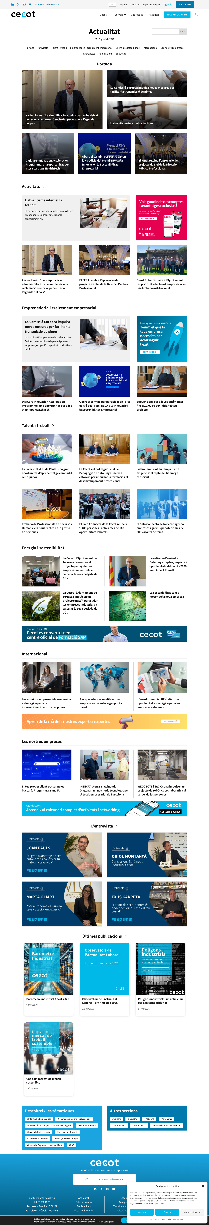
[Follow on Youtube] (113, 1188)
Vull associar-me (125, 1210)
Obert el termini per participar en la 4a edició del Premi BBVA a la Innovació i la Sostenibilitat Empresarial (104, 162)
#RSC (71, 1145)
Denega (167, 1212)
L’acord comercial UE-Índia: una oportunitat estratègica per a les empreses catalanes (159, 703)
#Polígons (149, 1118)
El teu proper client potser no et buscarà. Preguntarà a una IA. (43, 788)
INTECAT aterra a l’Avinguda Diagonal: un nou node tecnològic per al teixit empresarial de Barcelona (104, 790)
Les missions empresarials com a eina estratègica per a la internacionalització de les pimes (46, 703)
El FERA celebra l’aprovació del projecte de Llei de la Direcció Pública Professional (158, 164)
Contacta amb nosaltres (42, 1198)
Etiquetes (121, 53)
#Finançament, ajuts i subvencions (74, 1118)
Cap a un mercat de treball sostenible (43, 1080)
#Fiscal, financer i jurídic (66, 1138)
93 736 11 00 (44, 1202)
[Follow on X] (101, 1188)
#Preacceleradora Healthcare (166, 1125)
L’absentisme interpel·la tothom (131, 123)
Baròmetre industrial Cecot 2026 (47, 999)
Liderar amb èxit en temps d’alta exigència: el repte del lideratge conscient (158, 473)
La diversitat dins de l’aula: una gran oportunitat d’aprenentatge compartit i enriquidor (47, 473)
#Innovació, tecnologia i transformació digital (49, 1125)
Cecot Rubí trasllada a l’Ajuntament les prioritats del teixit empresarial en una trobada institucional (162, 284)
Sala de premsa (84, 1202)
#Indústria (132, 1118)
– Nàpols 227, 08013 (42, 1210)
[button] (202, 1186)
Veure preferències (192, 1212)
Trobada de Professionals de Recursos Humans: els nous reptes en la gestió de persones (47, 528)
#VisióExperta (139, 1125)
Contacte (135, 4)
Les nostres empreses (172, 47)
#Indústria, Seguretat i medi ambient (44, 1145)
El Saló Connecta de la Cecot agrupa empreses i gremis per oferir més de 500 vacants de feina (160, 528)
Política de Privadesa (175, 1219)
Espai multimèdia (151, 4)
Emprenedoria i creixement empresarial (91, 47)
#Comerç (116, 1118)
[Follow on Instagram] (107, 1188)
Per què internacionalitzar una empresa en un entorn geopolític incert (101, 703)
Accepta (142, 1212)
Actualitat (104, 31)
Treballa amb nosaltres (125, 1206)
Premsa (123, 4)
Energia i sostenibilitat (128, 47)
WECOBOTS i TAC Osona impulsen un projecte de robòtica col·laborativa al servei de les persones (162, 790)
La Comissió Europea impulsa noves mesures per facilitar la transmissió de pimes (142, 90)
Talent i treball (59, 47)
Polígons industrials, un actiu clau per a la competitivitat (160, 1001)
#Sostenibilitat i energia (38, 1132)
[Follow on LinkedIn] (95, 1188)
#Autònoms (166, 1118)
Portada (30, 47)
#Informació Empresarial (39, 1118)
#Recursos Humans (87, 1125)
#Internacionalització (67, 1132)
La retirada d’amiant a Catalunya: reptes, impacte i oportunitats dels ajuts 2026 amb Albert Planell (168, 564)
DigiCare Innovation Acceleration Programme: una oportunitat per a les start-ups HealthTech (47, 164)
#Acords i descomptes (37, 1138)
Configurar (109, 1221)
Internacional (150, 47)
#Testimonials (118, 1125)
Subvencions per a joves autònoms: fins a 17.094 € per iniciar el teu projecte (160, 406)
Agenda (168, 4)
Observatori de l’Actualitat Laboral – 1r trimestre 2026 (100, 1001)
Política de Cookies (157, 1219)
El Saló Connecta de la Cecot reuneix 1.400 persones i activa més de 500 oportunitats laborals (103, 528)
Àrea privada (125, 1202)
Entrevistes (89, 53)
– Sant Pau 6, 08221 (42, 1206)
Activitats (43, 47)
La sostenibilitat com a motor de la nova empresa (166, 595)
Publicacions (105, 53)
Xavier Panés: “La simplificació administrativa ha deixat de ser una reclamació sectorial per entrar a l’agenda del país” (62, 119)
